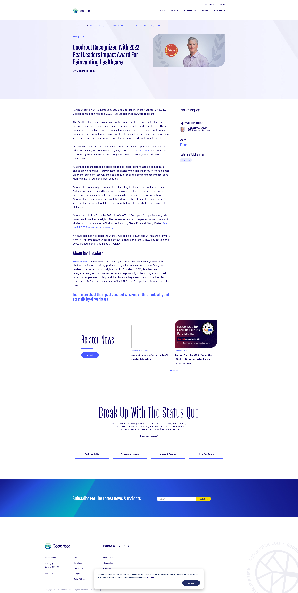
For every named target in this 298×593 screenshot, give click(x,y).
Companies (108, 563)
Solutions (175, 11)
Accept (191, 583)
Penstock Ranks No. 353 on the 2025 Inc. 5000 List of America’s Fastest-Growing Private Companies (194, 359)
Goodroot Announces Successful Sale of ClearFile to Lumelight (149, 357)
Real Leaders (80, 261)
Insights (205, 11)
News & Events (209, 4)
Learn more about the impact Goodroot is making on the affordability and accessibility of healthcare (121, 296)
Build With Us (219, 11)
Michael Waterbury (138, 150)
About (162, 11)
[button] (181, 144)
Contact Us (221, 4)
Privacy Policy (149, 577)
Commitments (190, 11)
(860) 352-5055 (51, 573)
